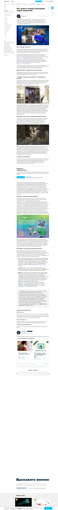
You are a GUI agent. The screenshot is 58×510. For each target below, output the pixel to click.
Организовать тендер (38, 1)
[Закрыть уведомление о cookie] (54, 508)
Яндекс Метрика (6, 48)
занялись (21, 59)
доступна (24, 286)
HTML (12, 42)
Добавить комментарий (21, 488)
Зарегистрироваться (51, 1)
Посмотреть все (45, 338)
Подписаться (30, 331)
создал (20, 56)
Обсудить (52, 14)
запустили (21, 63)
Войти (46, 1)
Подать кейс (46, 363)
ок (48, 508)
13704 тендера (28, 176)
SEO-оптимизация (6, 44)
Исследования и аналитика (8, 25)
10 (46, 373)
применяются (41, 264)
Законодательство (7, 29)
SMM (10, 48)
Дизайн (5, 33)
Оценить (20, 358)
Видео (5, 35)
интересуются (23, 201)
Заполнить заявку (21, 177)
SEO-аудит (12, 52)
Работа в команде (6, 52)
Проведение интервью (7, 42)
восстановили (23, 282)
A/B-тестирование (6, 46)
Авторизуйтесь (30, 488)
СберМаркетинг (24, 16)
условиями (19, 507)
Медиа (13, 1)
